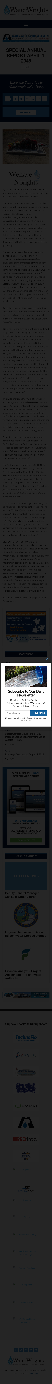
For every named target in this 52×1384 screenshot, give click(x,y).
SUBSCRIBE (40, 713)
